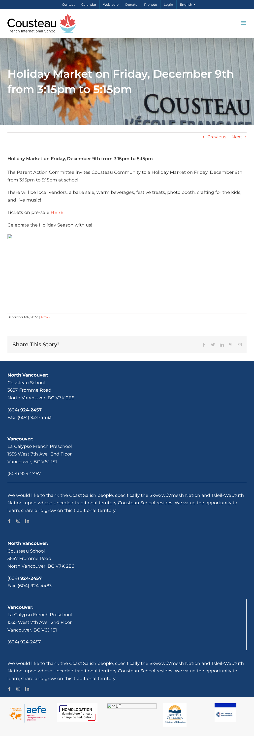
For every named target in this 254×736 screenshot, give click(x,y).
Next (236, 137)
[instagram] (18, 521)
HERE (57, 212)
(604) (24, 410)
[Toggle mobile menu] (244, 22)
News (45, 317)
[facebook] (9, 521)
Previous (216, 137)
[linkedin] (27, 521)
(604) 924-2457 (24, 473)
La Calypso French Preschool (39, 446)
